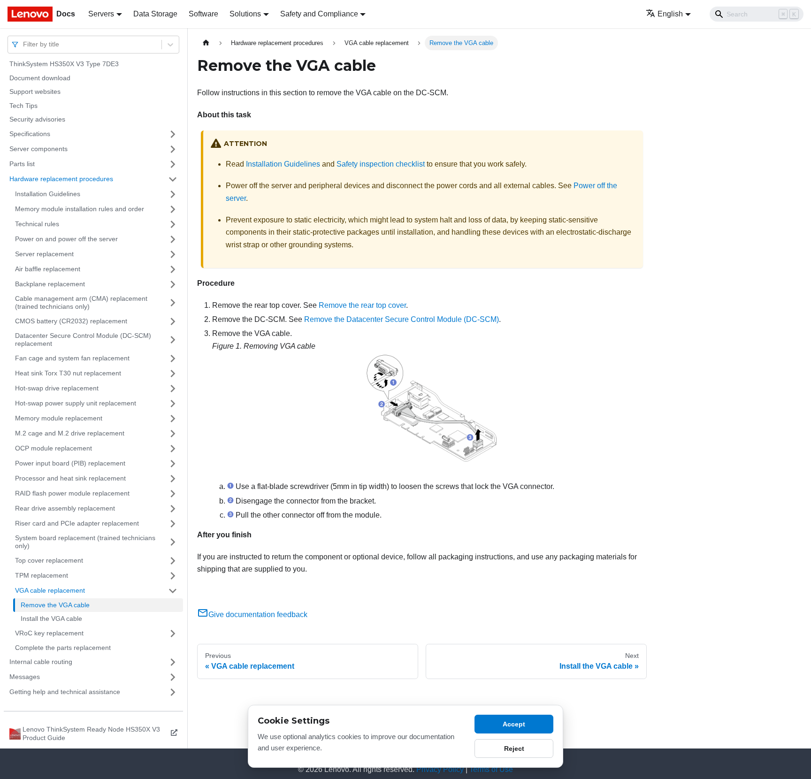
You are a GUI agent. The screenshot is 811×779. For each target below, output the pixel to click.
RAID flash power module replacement (72, 493)
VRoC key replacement (49, 633)
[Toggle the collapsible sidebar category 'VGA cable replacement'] (172, 590)
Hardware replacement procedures (61, 179)
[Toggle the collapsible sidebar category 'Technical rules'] (172, 224)
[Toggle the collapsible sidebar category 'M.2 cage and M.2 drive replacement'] (172, 433)
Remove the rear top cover (362, 305)
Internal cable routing (40, 661)
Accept (514, 724)
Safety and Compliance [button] (319, 14)
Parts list (22, 164)
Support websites (35, 91)
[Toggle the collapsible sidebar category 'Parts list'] (172, 164)
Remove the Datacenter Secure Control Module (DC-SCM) (401, 319)
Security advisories (37, 119)
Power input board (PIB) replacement (70, 463)
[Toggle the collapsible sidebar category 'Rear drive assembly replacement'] (172, 508)
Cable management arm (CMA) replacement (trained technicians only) (81, 303)
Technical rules (37, 224)
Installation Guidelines (47, 194)
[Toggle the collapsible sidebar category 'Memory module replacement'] (172, 418)
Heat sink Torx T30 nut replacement (68, 373)
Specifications (29, 133)
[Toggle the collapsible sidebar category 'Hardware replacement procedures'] (172, 179)
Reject (514, 748)
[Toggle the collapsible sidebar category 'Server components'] (172, 149)
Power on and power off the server (66, 239)
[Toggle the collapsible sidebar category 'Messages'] (172, 677)
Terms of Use (491, 769)
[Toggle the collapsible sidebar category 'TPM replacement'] (172, 575)
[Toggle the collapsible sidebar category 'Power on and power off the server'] (172, 239)
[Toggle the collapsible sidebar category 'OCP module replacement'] (172, 448)
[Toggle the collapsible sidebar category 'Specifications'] (172, 134)
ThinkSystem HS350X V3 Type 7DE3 (64, 64)
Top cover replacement (49, 560)
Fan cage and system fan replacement (72, 358)
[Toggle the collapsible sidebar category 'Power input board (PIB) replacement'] (172, 463)
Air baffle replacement (47, 269)
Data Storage (155, 14)
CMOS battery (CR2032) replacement (71, 321)
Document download (39, 78)
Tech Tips (23, 105)
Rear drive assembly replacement (65, 508)
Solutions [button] (245, 14)
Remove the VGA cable (55, 605)
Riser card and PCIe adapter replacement (77, 523)
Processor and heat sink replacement (70, 478)
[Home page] (206, 43)
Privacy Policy (440, 769)
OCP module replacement (53, 448)
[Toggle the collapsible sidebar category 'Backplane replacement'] (172, 284)
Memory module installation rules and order (79, 209)
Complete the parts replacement (63, 647)
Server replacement (44, 254)
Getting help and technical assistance (64, 691)
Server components (38, 149)
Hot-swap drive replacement (57, 388)
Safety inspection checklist (381, 164)
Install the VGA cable (51, 618)
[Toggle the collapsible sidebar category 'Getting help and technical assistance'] (172, 692)
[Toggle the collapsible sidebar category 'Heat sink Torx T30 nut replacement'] (172, 373)
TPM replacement (41, 575)
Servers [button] (101, 14)
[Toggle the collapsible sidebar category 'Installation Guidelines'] (172, 194)
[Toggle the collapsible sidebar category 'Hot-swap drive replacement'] (172, 388)
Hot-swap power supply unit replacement (75, 403)
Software (203, 14)
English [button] (670, 14)
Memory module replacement (58, 418)
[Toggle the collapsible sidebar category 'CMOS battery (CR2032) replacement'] (172, 321)
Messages (24, 676)
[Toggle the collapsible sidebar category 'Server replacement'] (172, 254)
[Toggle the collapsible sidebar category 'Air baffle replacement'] (172, 269)
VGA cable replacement (50, 590)
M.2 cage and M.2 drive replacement (69, 433)
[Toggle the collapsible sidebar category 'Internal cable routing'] (172, 662)
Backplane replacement (50, 284)
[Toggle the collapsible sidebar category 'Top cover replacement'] (172, 560)
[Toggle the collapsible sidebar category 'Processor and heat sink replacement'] (172, 478)
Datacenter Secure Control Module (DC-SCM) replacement (83, 340)
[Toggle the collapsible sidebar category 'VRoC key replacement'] (172, 633)
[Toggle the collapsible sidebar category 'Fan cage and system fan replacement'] (172, 358)
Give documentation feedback (257, 615)
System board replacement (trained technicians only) (85, 542)
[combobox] (24, 44)
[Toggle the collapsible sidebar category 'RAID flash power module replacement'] (172, 493)
